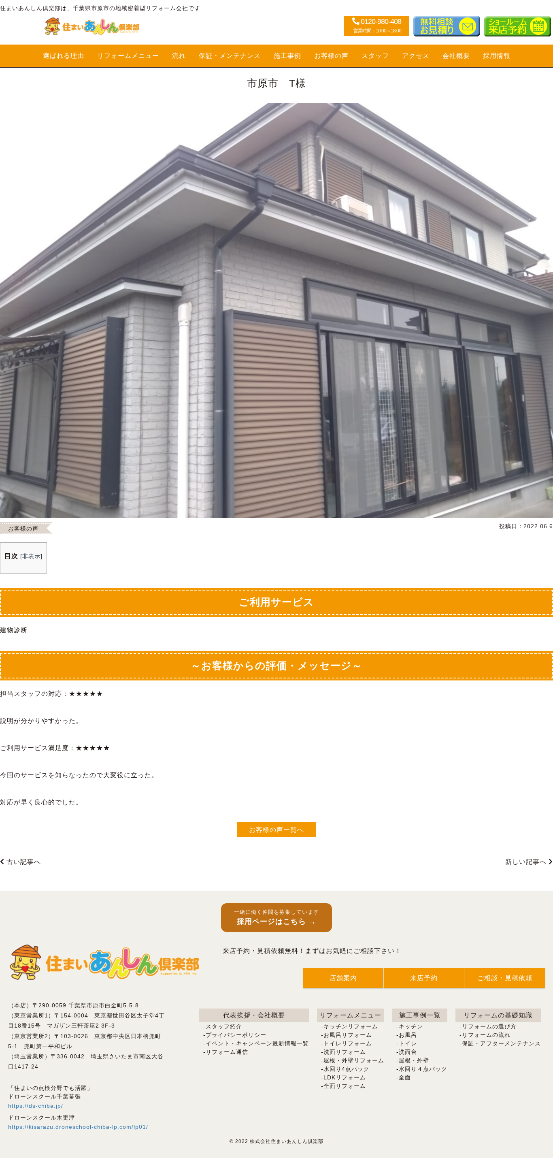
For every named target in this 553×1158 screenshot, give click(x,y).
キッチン (411, 1026)
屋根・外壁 (414, 1060)
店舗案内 (343, 978)
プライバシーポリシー (236, 1035)
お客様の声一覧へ (276, 829)
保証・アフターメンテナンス (501, 1043)
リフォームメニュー (128, 55)
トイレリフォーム (347, 1043)
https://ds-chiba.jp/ (35, 1106)
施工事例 (287, 55)
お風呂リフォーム (347, 1035)
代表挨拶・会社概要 (254, 1015)
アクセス (416, 55)
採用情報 (496, 55)
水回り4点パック (346, 1069)
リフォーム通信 (227, 1052)
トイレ (408, 1043)
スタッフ (375, 55)
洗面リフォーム (344, 1052)
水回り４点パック (423, 1069)
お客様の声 (331, 55)
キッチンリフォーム (350, 1026)
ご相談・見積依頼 (504, 978)
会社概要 (456, 55)
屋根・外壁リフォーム (353, 1060)
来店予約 (424, 978)
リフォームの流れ (486, 1035)
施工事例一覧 (419, 1015)
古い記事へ (22, 861)
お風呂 (408, 1035)
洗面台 (408, 1052)
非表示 (31, 556)
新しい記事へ (527, 861)
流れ (179, 55)
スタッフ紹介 (224, 1026)
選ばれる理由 (63, 55)
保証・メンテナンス (230, 55)
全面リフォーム (344, 1086)
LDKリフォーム (344, 1077)
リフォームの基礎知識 (498, 1015)
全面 (405, 1077)
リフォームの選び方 (489, 1026)
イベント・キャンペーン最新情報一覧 (257, 1043)
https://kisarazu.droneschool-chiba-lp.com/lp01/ (78, 1127)
